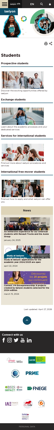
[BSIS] (13, 388)
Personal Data (27, 427)
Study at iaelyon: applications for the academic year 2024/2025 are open (22, 260)
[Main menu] (4, 4)
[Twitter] (16, 340)
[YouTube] (22, 340)
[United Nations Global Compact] (15, 373)
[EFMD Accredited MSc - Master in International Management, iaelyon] (14, 360)
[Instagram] (9, 340)
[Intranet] (50, 4)
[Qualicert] (41, 404)
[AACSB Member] (37, 360)
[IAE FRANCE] (12, 404)
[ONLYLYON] (28, 404)
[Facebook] (3, 340)
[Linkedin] (29, 340)
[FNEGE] (37, 388)
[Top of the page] (27, 320)
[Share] (50, 44)
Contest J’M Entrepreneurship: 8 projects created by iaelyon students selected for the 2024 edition (26, 287)
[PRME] (32, 373)
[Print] (46, 44)
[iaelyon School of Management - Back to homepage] (15, 4)
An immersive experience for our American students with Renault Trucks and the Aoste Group (26, 234)
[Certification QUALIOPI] (25, 417)
